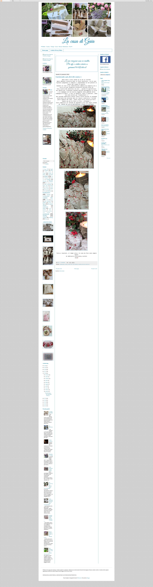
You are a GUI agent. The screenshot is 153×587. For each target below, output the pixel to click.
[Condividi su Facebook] (72, 262)
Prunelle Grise (104, 138)
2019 (45, 367)
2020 (45, 365)
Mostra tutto (108, 158)
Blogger (88, 577)
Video (45, 191)
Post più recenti (59, 268)
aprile (46, 386)
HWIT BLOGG (104, 97)
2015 (45, 398)
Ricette (51, 185)
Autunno (46, 170)
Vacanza (51, 189)
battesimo (49, 191)
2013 (45, 402)
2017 (45, 371)
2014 (45, 400)
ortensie (50, 208)
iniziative (49, 202)
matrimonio (45, 207)
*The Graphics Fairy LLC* (105, 81)
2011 (45, 405)
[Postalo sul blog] (70, 262)
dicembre (47, 374)
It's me (102, 116)
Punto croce (45, 185)
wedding (51, 217)
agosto (46, 380)
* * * (102, 139)
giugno (46, 382)
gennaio (47, 391)
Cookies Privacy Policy (56, 50)
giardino (44, 202)
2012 (45, 403)
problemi (44, 209)
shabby (45, 216)
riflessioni (44, 211)
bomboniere (46, 193)
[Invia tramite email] (69, 262)
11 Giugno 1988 (45, 169)
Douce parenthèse (105, 124)
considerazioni (62, 264)
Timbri (51, 188)
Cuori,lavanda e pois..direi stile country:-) (68, 77)
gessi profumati (47, 201)
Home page (45, 50)
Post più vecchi (94, 268)
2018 (45, 369)
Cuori (44, 173)
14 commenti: (62, 262)
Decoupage (51, 174)
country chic (70, 264)
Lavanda (79, 264)
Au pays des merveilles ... (103, 143)
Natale (51, 181)
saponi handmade (46, 212)
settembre (47, 378)
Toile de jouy (46, 189)
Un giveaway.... (51, 427)
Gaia (52, 176)
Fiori (46, 176)
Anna (51, 89)
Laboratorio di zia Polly (105, 130)
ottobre (46, 376)
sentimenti (46, 214)
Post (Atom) (62, 270)
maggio (46, 384)
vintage (44, 217)
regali (50, 209)
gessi (52, 199)
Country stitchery (48, 171)
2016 (45, 373)
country (66, 264)
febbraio (47, 389)
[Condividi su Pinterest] (74, 262)
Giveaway (46, 177)
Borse (52, 170)
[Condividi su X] (71, 262)
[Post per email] (67, 262)
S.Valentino (47, 187)
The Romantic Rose (105, 86)
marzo (46, 387)
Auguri (51, 169)
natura (44, 208)
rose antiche (50, 211)
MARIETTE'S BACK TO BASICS (105, 106)
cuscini (47, 199)
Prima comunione (47, 184)
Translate (47, 163)
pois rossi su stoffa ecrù (85, 264)
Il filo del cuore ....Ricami (104, 150)
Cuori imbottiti (75, 264)
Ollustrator (79, 577)
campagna (48, 194)
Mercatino (45, 181)
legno (44, 204)
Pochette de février (104, 126)
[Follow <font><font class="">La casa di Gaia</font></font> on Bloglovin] (105, 75)
